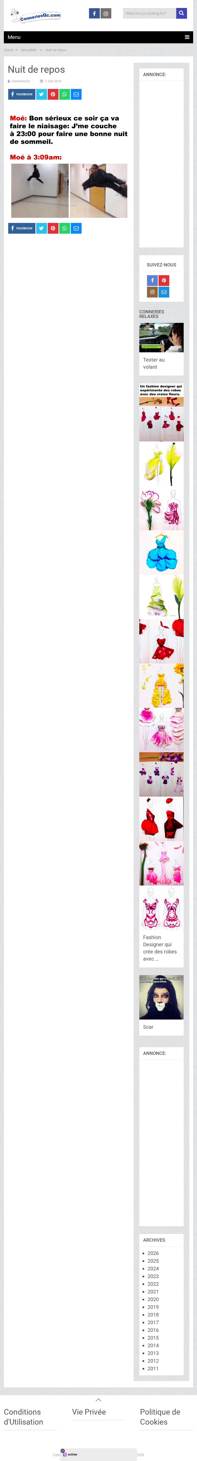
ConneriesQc (21, 81)
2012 (153, 1361)
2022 (153, 1284)
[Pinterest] (164, 280)
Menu (14, 37)
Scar (148, 1027)
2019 (153, 1307)
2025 (153, 1261)
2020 (153, 1299)
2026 (153, 1253)
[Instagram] (152, 292)
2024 (153, 1268)
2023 (153, 1276)
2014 (153, 1345)
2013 (153, 1353)
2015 (153, 1338)
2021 (153, 1292)
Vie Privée (89, 1411)
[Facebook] (152, 280)
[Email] (164, 292)
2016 (153, 1330)
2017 (153, 1322)
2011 (153, 1368)
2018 (153, 1315)
